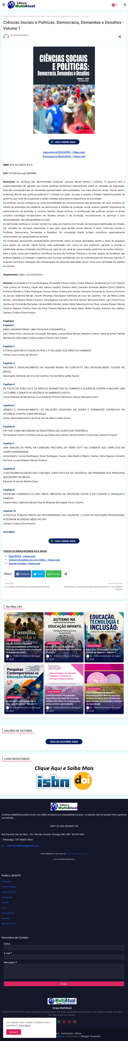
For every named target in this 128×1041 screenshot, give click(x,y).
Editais (5, 902)
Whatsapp (55, 574)
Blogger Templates (91, 1036)
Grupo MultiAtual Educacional (76, 854)
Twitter (39, 574)
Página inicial (9, 16)
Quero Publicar (9, 886)
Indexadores (8, 913)
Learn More (24, 1025)
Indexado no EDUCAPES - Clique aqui (64, 152)
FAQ (4, 907)
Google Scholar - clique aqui (24, 563)
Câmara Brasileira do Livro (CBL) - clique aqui (34, 559)
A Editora (6, 881)
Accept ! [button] (13, 1032)
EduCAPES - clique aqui (22, 556)
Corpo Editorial (9, 892)
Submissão (7, 897)
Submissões (67, 1033)
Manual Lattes (9, 923)
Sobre (56, 1033)
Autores (5, 918)
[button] (125, 5)
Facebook (24, 574)
